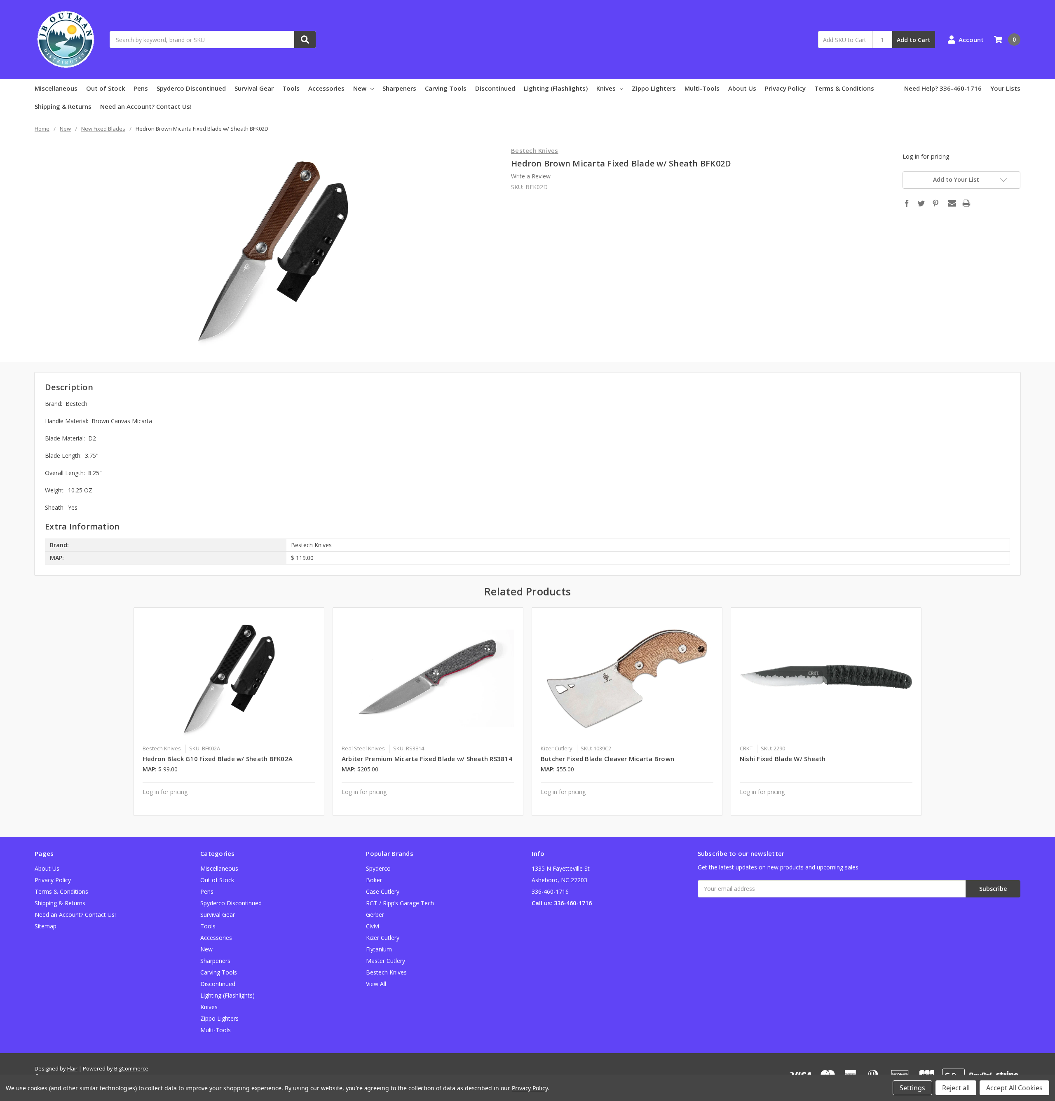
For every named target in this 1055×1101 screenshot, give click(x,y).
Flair (72, 1068)
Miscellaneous (56, 88)
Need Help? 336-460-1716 (943, 88)
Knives (606, 88)
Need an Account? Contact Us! (146, 106)
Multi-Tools (702, 88)
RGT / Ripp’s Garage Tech (400, 903)
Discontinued (495, 88)
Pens (141, 88)
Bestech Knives (386, 972)
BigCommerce (131, 1068)
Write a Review (531, 176)
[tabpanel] (228, 711)
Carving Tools (446, 88)
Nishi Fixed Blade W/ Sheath (783, 758)
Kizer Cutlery (382, 938)
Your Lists (1005, 88)
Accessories (326, 88)
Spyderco (378, 868)
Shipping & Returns (63, 106)
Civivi (372, 926)
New (359, 88)
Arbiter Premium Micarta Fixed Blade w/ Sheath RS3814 (427, 758)
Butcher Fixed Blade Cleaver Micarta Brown (607, 758)
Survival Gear (254, 88)
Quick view (229, 678)
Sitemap (45, 926)
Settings (912, 1087)
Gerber (375, 914)
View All (376, 984)
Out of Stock (105, 88)
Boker (374, 880)
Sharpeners (399, 88)
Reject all (956, 1087)
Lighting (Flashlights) (556, 88)
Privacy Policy (785, 88)
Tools (291, 88)
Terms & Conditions (844, 88)
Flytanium (379, 949)
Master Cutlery (385, 961)
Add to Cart (914, 40)
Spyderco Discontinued (191, 88)
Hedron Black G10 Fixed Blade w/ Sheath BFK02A (218, 758)
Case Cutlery (382, 891)
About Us (742, 88)
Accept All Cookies (1014, 1087)
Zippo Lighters (654, 88)
